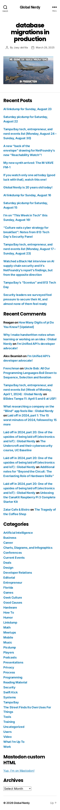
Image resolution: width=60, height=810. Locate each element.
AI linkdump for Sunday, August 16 (27, 195)
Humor (8, 617)
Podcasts (10, 657)
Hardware (10, 607)
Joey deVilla (21, 47)
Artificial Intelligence (18, 532)
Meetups (9, 632)
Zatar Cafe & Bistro (16, 509)
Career (8, 542)
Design (8, 567)
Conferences (12, 552)
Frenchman (11, 368)
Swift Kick (10, 692)
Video (7, 736)
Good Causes (12, 602)
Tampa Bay (11, 702)
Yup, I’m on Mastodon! (18, 770)
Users (7, 731)
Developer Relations (17, 572)
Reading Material (15, 682)
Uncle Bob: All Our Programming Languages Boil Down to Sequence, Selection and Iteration (30, 373)
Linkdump (10, 622)
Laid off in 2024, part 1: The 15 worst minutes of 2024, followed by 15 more (30, 420)
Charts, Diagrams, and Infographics (27, 547)
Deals (7, 562)
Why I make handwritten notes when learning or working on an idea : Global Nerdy (29, 339)
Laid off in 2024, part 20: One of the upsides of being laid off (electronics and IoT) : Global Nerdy (29, 436)
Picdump (9, 647)
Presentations (13, 662)
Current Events (14, 557)
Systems (9, 697)
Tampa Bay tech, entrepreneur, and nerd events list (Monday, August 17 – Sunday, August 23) (29, 249)
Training (9, 722)
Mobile (8, 637)
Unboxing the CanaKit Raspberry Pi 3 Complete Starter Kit (29, 497)
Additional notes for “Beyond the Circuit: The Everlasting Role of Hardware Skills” (28, 471)
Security (9, 687)
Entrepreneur (12, 582)
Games (8, 592)
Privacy (8, 667)
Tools (7, 717)
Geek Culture (12, 597)
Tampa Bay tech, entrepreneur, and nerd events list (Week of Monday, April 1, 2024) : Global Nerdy (27, 389)
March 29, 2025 (45, 47)
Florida (8, 587)
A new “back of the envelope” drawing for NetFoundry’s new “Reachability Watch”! (29, 150)
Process (9, 672)
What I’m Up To (13, 741)
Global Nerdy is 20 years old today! (27, 187)
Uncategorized (13, 727)
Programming (12, 677)
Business (9, 537)
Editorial (9, 577)
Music (7, 642)
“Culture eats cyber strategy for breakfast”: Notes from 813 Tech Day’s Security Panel (26, 232)
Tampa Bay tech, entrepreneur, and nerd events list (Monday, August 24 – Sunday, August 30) (29, 133)
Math (7, 627)
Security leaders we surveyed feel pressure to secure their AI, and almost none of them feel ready (27, 299)
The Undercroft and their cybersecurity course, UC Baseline (27, 445)
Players (8, 652)
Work (7, 746)
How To (8, 612)
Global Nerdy (30, 7)
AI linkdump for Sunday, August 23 (27, 109)
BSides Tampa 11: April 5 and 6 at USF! (29, 398)
